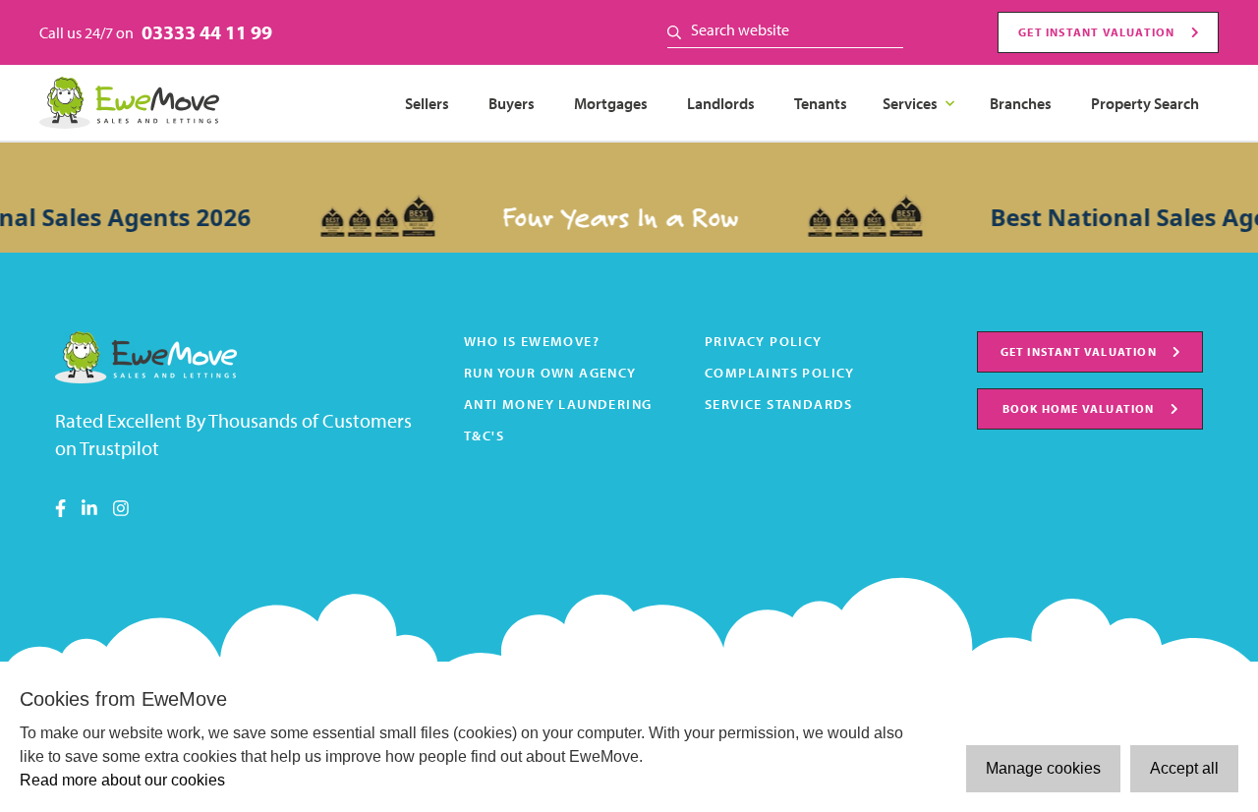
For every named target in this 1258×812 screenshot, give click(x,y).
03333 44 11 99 (207, 32)
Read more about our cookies (122, 780)
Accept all (1184, 768)
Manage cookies (1043, 768)
